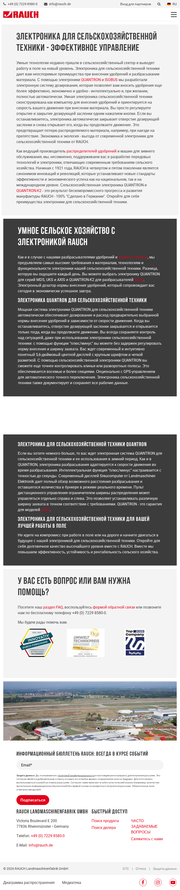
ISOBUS (111, 79)
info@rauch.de (41, 845)
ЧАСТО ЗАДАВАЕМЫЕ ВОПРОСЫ (144, 826)
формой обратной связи (114, 607)
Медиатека (71, 882)
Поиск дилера (104, 827)
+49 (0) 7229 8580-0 (48, 835)
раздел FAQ (53, 607)
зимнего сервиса (133, 256)
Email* (26, 765)
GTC (126, 868)
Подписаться (32, 799)
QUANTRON (91, 79)
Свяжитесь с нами (147, 838)
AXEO (138, 279)
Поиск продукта (105, 820)
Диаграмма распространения (29, 882)
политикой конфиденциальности (76, 775)
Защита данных (165, 868)
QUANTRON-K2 (28, 190)
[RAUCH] (20, 14)
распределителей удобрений (91, 150)
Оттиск (141, 868)
